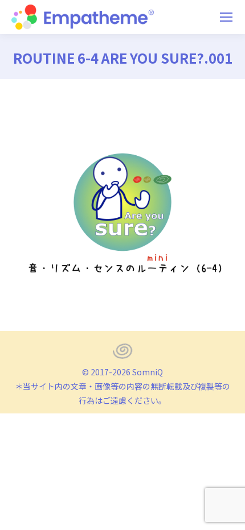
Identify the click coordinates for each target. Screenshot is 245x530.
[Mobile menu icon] (226, 17)
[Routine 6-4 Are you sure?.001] (122, 202)
